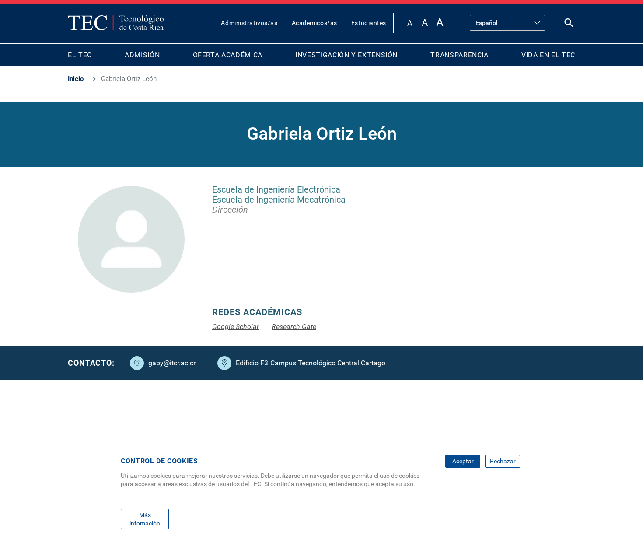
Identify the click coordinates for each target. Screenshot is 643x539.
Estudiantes (368, 22)
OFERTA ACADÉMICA (227, 55)
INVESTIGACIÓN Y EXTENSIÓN (346, 55)
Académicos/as (314, 22)
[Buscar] (569, 25)
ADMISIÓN (142, 55)
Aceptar (463, 461)
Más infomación (144, 518)
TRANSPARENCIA (459, 55)
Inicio (76, 79)
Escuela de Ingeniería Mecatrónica (279, 199)
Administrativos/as (249, 22)
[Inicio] (116, 22)
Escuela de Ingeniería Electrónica (276, 189)
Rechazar (503, 461)
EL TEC (80, 55)
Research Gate (294, 326)
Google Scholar (235, 326)
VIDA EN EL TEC (548, 55)
